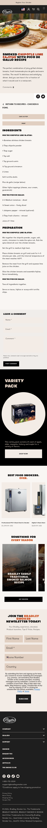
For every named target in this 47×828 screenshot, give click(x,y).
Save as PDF (23, 116)
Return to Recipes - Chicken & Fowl (20, 106)
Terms (26, 691)
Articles (6, 763)
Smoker (6, 749)
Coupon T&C (6, 800)
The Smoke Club (9, 767)
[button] (38, 9)
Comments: (8, 87)
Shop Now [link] (23, 454)
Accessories (8, 758)
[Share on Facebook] (38, 96)
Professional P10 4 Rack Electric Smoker (15, 523)
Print (23, 123)
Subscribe (23, 699)
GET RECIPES (23, 599)
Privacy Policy (7, 793)
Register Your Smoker (23, 2)
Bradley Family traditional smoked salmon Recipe (19, 578)
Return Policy (6, 795)
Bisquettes (7, 754)
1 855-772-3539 (9, 781)
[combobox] (9, 657)
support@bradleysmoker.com (14, 784)
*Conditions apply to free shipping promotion (21, 787)
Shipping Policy (7, 798)
